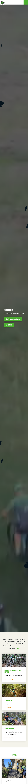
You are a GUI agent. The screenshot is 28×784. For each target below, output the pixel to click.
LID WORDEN (9, 325)
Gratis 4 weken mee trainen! (13, 319)
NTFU (17, 648)
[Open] (26, 2)
